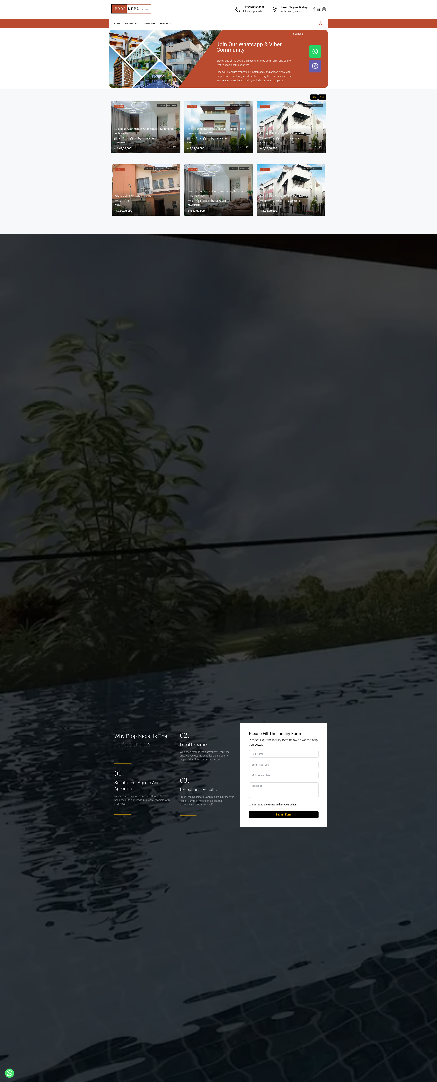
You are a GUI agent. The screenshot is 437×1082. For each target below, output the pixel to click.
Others (164, 23)
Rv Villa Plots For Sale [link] (200, 137)
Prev (314, 97)
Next (322, 97)
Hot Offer (244, 106)
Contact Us (149, 23)
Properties (131, 23)
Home (117, 23)
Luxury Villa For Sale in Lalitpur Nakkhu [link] (283, 195)
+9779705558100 (254, 7)
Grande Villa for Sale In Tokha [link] (278, 133)
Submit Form (284, 814)
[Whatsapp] (315, 51)
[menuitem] (320, 23)
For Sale (172, 106)
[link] (218, 127)
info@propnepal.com (254, 11)
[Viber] (315, 66)
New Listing (306, 106)
